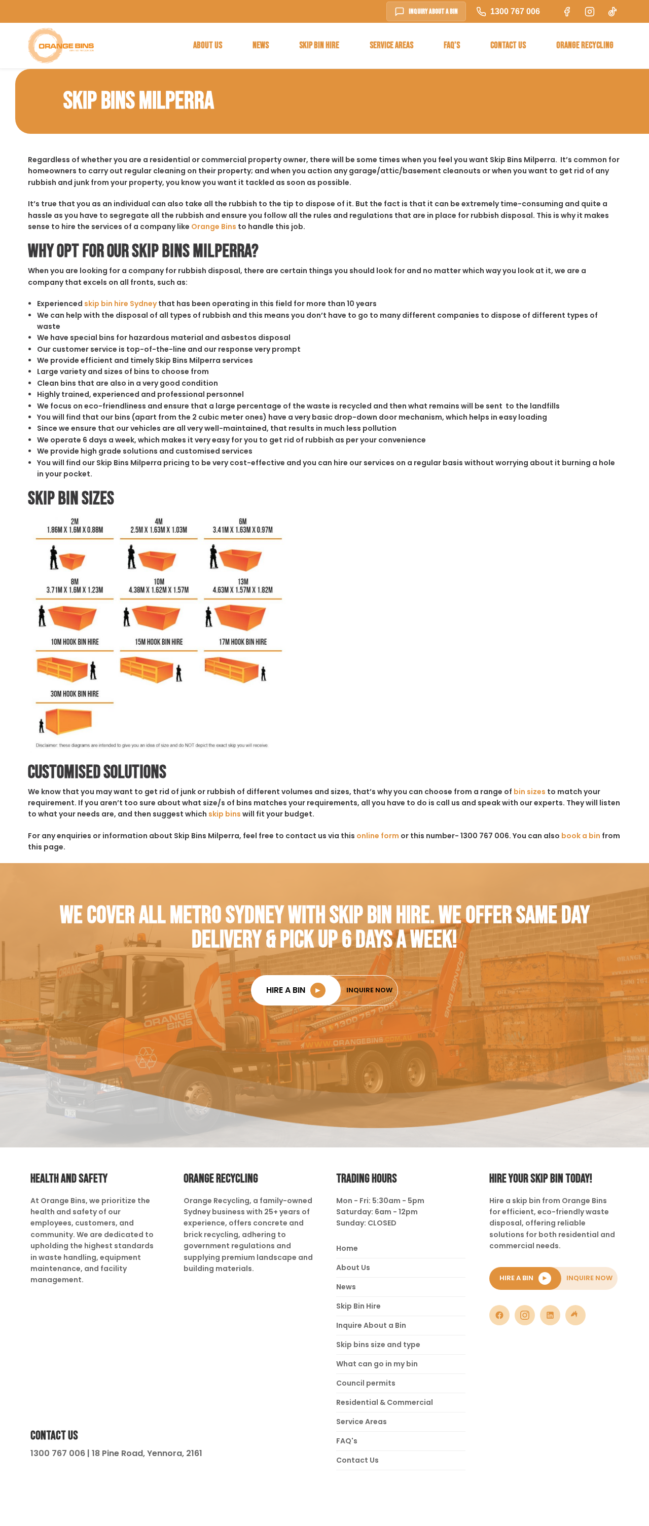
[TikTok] (575, 1315)
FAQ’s (452, 45)
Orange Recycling (585, 45)
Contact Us (508, 45)
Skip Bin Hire (319, 45)
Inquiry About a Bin (433, 11)
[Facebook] (499, 1315)
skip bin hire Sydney (120, 304)
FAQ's (346, 1441)
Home (347, 1248)
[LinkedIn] (550, 1315)
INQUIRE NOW (369, 990)
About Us (207, 45)
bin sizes (530, 792)
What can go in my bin (377, 1364)
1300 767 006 (515, 11)
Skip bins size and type (378, 1344)
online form (377, 836)
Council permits (365, 1383)
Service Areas (391, 45)
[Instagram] (525, 1315)
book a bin (580, 836)
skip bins (224, 814)
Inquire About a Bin (371, 1325)
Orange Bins (213, 226)
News (261, 45)
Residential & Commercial (384, 1402)
